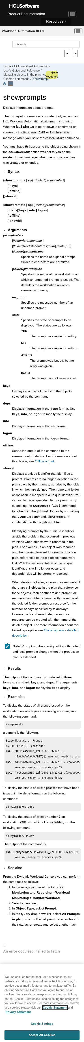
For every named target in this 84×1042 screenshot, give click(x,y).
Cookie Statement (55, 1007)
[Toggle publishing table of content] (10, 83)
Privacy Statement (18, 1012)
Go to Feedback (52, 74)
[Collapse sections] (4, 83)
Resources (54, 21)
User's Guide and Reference (21, 70)
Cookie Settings (42, 1023)
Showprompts (41, 78)
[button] (5, 172)
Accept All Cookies (42, 1035)
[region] (42, 1003)
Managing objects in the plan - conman (28, 74)
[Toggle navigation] (72, 14)
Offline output (44, 461)
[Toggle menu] (78, 31)
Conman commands (16, 78)
